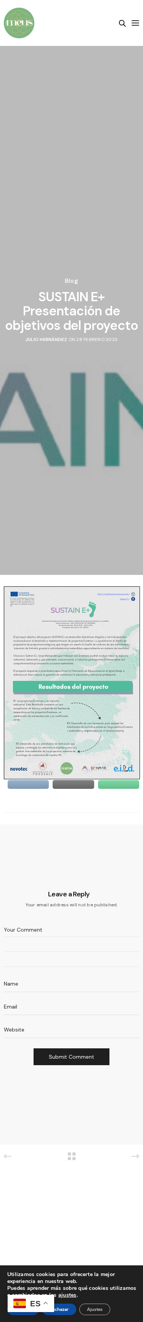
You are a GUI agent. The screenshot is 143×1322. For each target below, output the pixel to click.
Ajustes (95, 1309)
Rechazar (59, 1309)
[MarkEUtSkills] (19, 23)
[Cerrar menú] (134, 23)
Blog (71, 281)
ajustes (67, 1295)
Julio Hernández (46, 339)
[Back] (72, 1156)
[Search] (122, 23)
